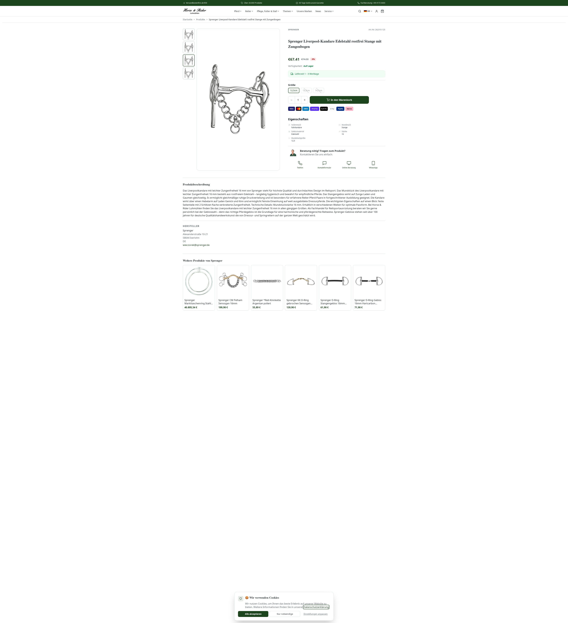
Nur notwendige (285, 614)
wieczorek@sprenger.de (196, 245)
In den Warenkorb (341, 100)
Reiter (248, 11)
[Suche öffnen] (359, 11)
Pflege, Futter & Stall (267, 11)
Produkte (200, 19)
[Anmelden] (376, 11)
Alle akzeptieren (253, 614)
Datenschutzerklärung (316, 607)
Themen (287, 11)
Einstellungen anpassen (316, 614)
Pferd (236, 11)
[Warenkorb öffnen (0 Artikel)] (382, 11)
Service (328, 11)
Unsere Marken (304, 11)
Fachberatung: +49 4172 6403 (373, 3)
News (318, 11)
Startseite (187, 19)
